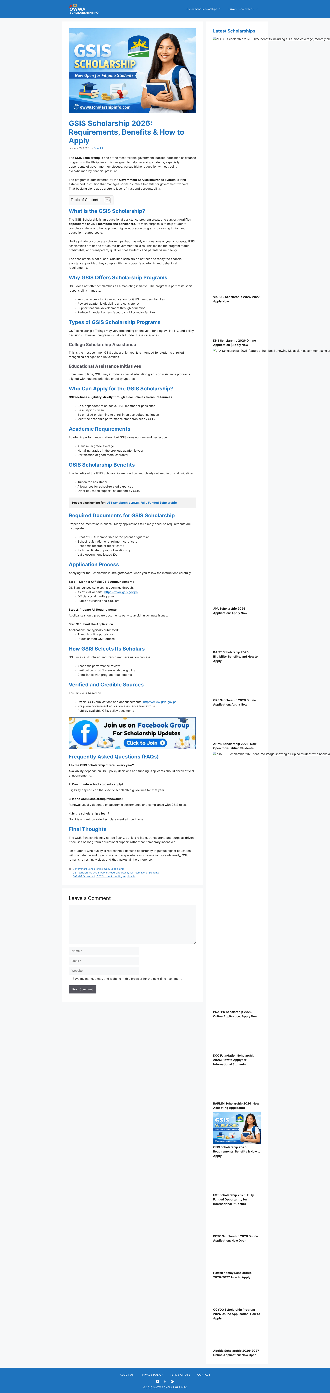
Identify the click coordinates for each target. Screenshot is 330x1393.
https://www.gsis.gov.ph (121, 592)
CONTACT (203, 1374)
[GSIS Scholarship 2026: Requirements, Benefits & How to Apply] (237, 1128)
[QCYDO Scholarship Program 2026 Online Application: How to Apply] (237, 1294)
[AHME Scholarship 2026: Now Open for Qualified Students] (237, 725)
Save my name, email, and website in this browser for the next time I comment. (127, 978)
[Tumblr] (157, 1381)
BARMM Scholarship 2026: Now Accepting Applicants (104, 876)
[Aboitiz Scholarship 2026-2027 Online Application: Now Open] (237, 1335)
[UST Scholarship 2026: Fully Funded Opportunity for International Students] (237, 1176)
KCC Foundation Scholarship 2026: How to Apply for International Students (234, 1060)
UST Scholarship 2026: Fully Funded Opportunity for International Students (116, 872)
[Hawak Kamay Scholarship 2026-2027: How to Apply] (237, 1257)
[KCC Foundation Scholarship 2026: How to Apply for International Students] (237, 1036)
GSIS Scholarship (114, 868)
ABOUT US (127, 1374)
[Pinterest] (172, 1381)
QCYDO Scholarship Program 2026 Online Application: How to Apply (236, 1314)
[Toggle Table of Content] (106, 200)
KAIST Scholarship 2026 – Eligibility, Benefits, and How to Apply (235, 657)
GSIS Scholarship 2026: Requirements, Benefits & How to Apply (236, 1151)
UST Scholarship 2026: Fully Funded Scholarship (142, 502)
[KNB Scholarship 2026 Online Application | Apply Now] (237, 321)
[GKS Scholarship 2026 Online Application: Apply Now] (237, 681)
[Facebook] (165, 1381)
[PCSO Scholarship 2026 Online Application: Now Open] (237, 1221)
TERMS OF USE (180, 1374)
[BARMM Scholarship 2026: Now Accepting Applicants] (237, 1084)
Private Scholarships (241, 9)
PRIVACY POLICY (152, 1374)
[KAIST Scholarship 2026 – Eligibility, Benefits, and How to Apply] (237, 633)
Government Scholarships (201, 9)
